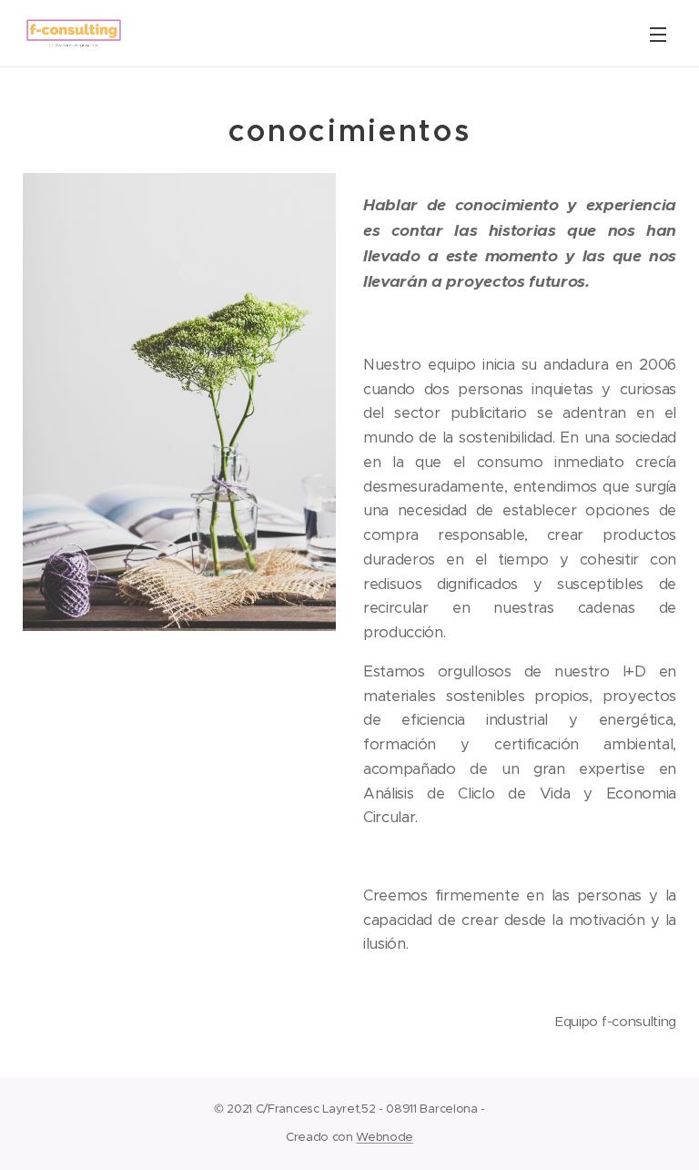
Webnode (384, 1137)
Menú (658, 33)
